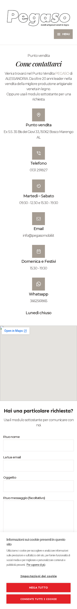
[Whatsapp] (38, 284)
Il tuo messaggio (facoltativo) (24, 498)
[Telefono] (38, 153)
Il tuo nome (11, 437)
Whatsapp (38, 294)
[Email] (38, 218)
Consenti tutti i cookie (38, 599)
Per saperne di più (36, 564)
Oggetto (9, 477)
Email (38, 228)
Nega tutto (38, 587)
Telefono (38, 163)
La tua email (12, 457)
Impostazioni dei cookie (38, 576)
